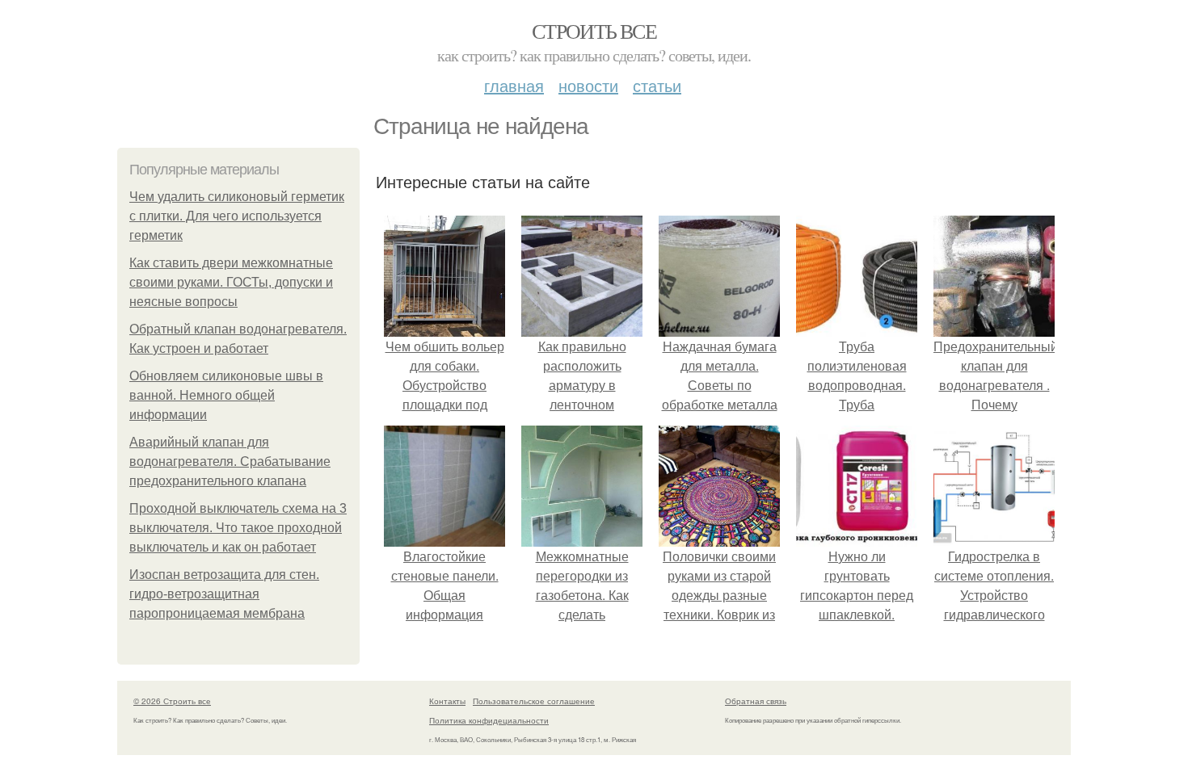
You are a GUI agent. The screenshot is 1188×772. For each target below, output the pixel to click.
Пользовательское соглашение (534, 701)
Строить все (594, 30)
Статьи (657, 85)
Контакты (447, 701)
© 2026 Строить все (172, 701)
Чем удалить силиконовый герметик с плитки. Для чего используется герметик (236, 216)
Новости (588, 85)
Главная (514, 85)
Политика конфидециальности (489, 720)
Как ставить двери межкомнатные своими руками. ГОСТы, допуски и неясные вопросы (231, 282)
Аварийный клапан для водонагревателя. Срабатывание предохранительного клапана (230, 461)
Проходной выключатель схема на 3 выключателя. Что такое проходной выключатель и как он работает (238, 527)
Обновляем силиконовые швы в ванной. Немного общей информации (226, 395)
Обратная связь (755, 701)
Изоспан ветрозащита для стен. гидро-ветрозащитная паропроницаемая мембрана (224, 594)
